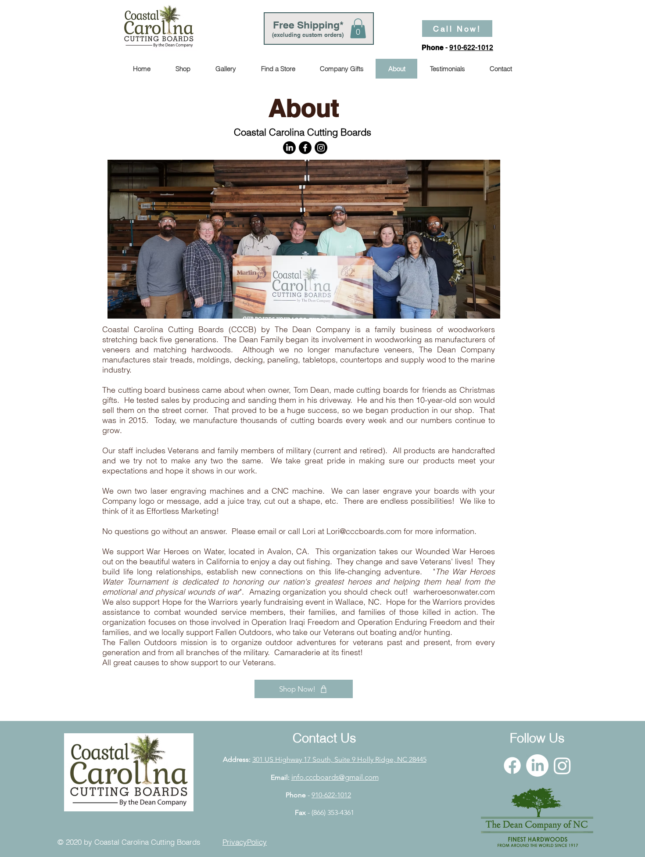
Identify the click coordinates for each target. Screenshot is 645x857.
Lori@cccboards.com (363, 531)
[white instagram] (562, 765)
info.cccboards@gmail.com (335, 777)
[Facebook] (305, 147)
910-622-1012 (471, 47)
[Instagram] (321, 147)
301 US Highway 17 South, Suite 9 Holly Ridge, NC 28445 (339, 759)
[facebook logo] (512, 765)
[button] (358, 28)
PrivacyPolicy (244, 841)
